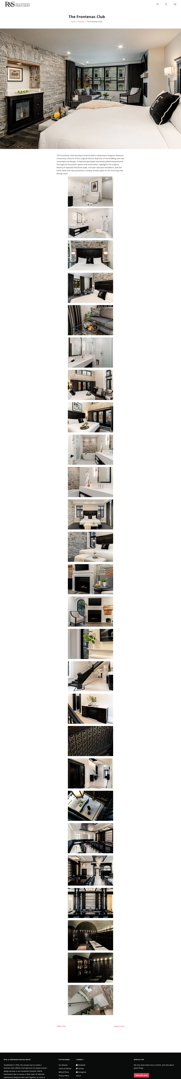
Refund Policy (64, 1072)
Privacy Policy (64, 1075)
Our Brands (63, 1065)
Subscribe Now (141, 1075)
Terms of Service (65, 1068)
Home (73, 21)
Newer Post (119, 1026)
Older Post (61, 1026)
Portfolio (81, 21)
